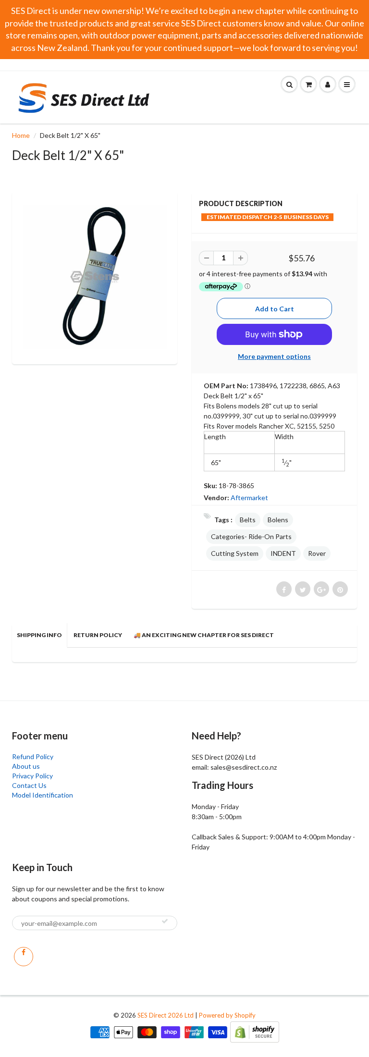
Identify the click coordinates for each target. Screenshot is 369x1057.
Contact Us (29, 785)
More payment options (274, 356)
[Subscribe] (165, 921)
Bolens (278, 520)
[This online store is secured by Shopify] (254, 1031)
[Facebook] (23, 956)
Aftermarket (249, 497)
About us (26, 766)
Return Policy (98, 635)
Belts (248, 520)
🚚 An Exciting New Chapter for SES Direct (204, 635)
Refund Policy (32, 756)
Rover (317, 553)
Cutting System (234, 553)
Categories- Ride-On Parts (251, 536)
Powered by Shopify (227, 1015)
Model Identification (42, 795)
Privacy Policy (32, 776)
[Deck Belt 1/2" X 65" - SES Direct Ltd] (94, 276)
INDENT (283, 553)
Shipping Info (39, 635)
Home (21, 135)
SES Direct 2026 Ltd (165, 1015)
